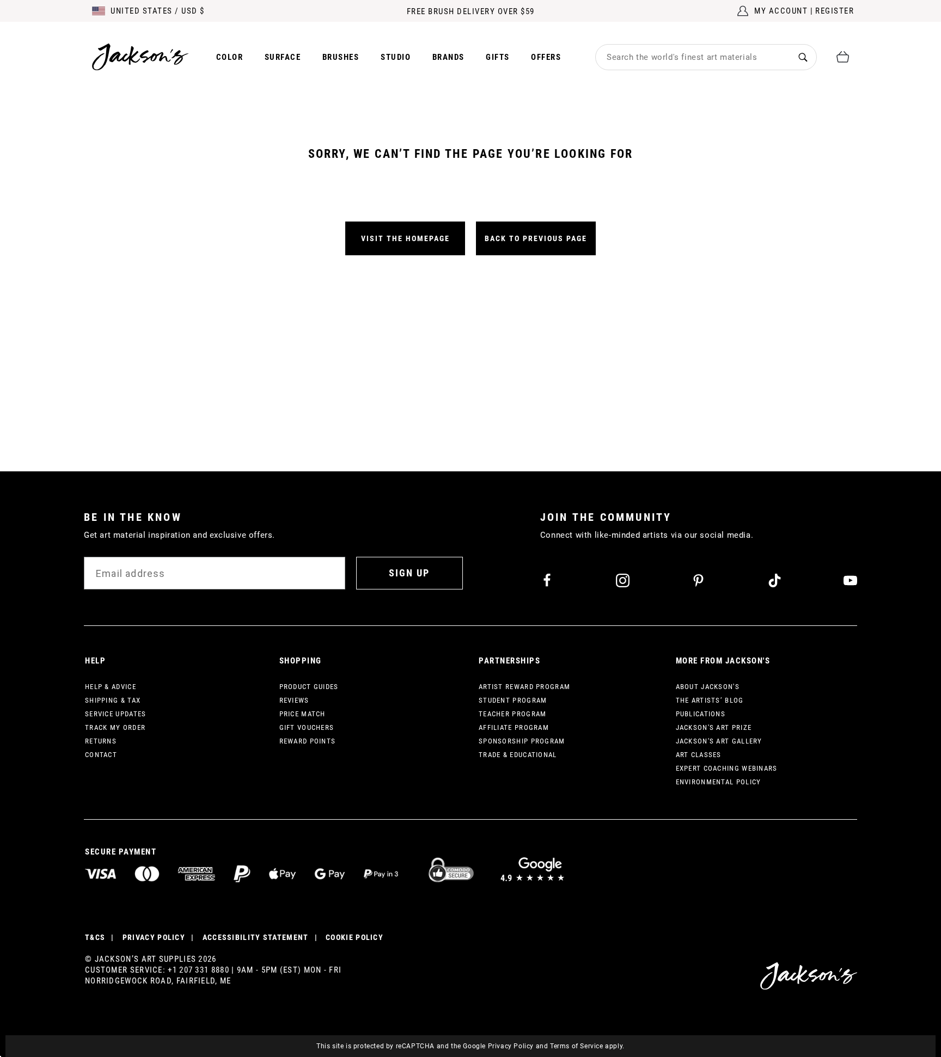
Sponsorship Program (522, 741)
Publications (701, 714)
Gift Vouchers (306, 727)
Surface (283, 57)
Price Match (302, 714)
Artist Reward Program (524, 687)
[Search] (803, 57)
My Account (781, 11)
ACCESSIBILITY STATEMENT (256, 937)
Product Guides (309, 687)
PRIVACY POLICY (154, 937)
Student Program (513, 700)
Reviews (294, 700)
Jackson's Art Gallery (719, 741)
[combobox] (693, 57)
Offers (546, 57)
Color (229, 57)
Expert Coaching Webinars (727, 768)
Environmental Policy (718, 782)
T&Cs (95, 937)
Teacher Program (513, 714)
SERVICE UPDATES (115, 714)
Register (834, 11)
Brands (448, 57)
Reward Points (307, 741)
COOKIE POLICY (354, 937)
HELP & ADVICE (110, 687)
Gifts (498, 57)
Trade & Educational (518, 755)
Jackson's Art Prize (714, 727)
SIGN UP (409, 573)
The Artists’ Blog (710, 700)
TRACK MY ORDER (115, 727)
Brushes (340, 57)
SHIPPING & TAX (112, 700)
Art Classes (699, 755)
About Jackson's (708, 687)
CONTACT (101, 755)
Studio (396, 57)
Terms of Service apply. (587, 1046)
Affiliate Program (514, 727)
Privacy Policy (511, 1046)
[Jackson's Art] (140, 57)
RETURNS (101, 741)
